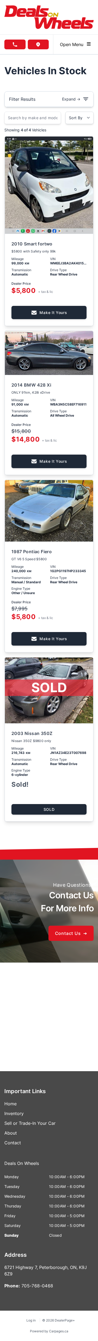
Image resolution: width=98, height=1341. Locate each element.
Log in (31, 1320)
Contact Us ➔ (71, 933)
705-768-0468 (37, 1285)
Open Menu (73, 44)
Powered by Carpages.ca (49, 1331)
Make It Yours (53, 312)
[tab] (21, 1166)
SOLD (49, 809)
